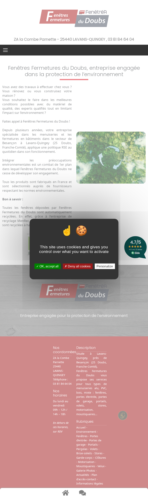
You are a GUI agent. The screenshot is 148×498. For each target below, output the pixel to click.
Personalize (105, 266)
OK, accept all (49, 266)
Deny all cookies (79, 266)
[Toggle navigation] (5, 50)
